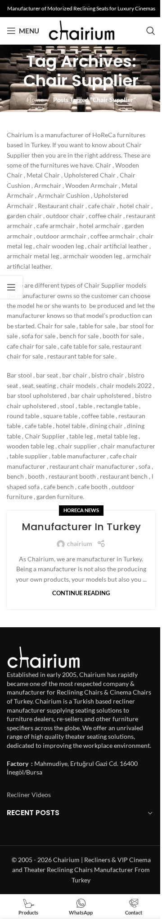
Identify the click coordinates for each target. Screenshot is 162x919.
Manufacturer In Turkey (81, 527)
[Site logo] (81, 30)
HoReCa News (81, 510)
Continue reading (81, 593)
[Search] (151, 31)
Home (35, 99)
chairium (79, 543)
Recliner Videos (29, 794)
